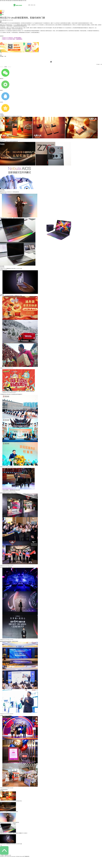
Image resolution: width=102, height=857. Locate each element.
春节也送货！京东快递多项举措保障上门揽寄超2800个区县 (11, 295)
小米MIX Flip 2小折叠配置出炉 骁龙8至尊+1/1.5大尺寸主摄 (11, 268)
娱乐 (4, 0)
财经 (18, 0)
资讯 (3, 0)
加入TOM (9, 855)
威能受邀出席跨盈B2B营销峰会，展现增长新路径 (9, 641)
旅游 (10, 0)
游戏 (8, 0)
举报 (1, 55)
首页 (1, 0)
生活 (12, 0)
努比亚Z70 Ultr (11, 37)
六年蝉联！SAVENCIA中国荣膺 (5, 715)
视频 (16, 0)
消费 (21, 0)
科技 (25, 0)
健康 (20, 0)
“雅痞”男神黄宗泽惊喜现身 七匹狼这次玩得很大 (8, 492)
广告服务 (5, 855)
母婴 (14, 0)
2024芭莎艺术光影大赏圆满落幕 (6, 567)
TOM (1, 193)
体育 (6, 0)
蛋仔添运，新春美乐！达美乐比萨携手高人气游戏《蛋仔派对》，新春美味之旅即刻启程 (18, 391)
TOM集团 (2, 855)
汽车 (23, 0)
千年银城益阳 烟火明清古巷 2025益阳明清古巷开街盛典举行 (11, 394)
